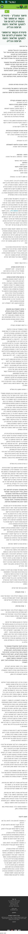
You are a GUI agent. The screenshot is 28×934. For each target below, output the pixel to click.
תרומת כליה (14, 211)
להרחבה (14, 921)
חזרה (7, 11)
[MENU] (2, 6)
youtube (15, 931)
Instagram (8, 931)
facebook (19, 931)
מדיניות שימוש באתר (14, 904)
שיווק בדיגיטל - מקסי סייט (14, 906)
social (12, 931)
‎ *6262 (12, 908)
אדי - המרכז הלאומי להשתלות (21, 7)
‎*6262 (12, 2)
